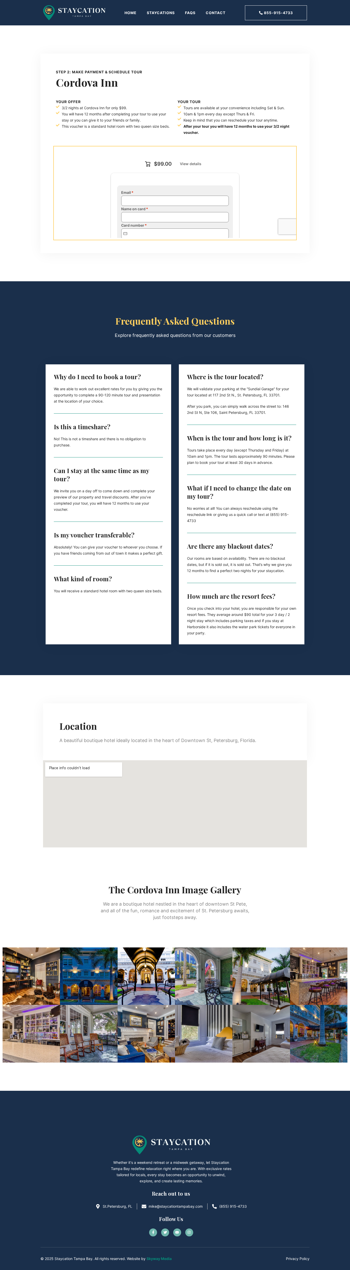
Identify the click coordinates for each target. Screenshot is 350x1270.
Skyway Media (159, 1258)
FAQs (190, 13)
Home (131, 13)
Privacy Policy (298, 1258)
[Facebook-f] (153, 1232)
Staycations (161, 13)
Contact (215, 13)
